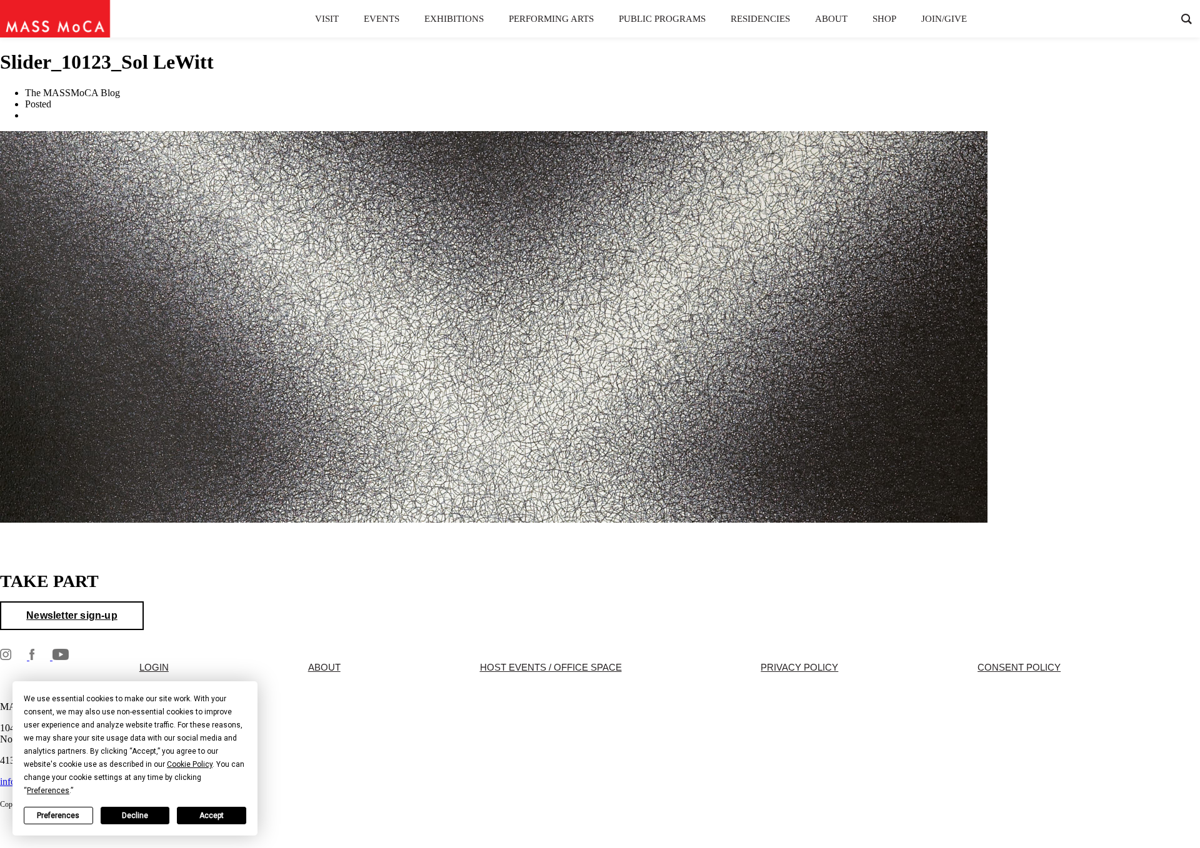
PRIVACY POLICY (799, 668)
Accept (211, 815)
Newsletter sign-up (72, 615)
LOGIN (154, 668)
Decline (135, 815)
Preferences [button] (48, 790)
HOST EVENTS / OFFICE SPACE (551, 668)
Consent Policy (1019, 668)
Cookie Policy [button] (189, 764)
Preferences (58, 815)
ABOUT (324, 668)
